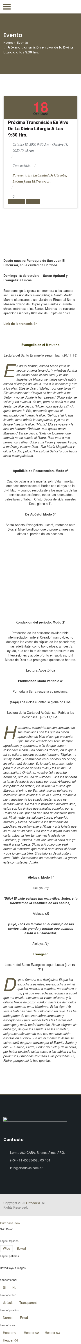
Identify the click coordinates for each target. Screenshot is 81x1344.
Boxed (21, 1248)
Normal (8, 1317)
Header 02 (31, 1332)
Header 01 (10, 1332)
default (8, 1302)
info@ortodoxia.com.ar (26, 1168)
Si (4, 1287)
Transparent (28, 1302)
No (14, 1287)
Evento (22, 42)
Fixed (24, 1317)
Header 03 (52, 1332)
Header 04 (10, 1340)
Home (8, 42)
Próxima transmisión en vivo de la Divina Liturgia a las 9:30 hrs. (38, 129)
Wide (6, 1248)
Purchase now (10, 1223)
